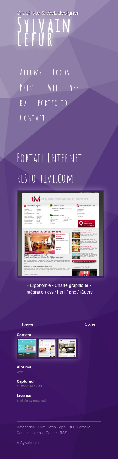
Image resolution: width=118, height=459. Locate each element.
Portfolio (53, 103)
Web (53, 87)
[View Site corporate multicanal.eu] (27, 355)
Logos (61, 72)
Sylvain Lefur (45, 31)
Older (90, 324)
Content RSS (56, 432)
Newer (28, 324)
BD (23, 103)
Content (24, 335)
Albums (31, 72)
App (74, 87)
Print (28, 87)
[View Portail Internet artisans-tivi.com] (67, 355)
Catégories (26, 426)
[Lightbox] (60, 279)
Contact (33, 118)
